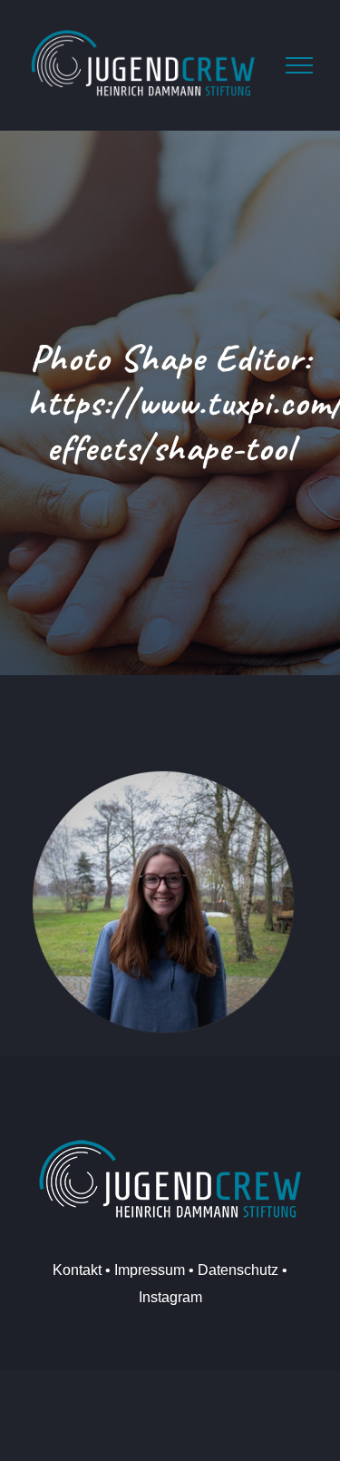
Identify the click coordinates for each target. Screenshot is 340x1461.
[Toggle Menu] (299, 65)
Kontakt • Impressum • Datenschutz (165, 1270)
